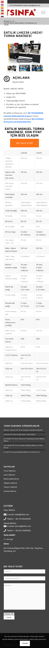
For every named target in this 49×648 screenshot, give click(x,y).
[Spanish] (4, 8)
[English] (4, 5)
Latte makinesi (9, 475)
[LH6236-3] (24, 68)
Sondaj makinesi (10, 491)
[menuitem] (36, 12)
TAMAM (25, 643)
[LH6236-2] (37, 68)
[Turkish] (4, 13)
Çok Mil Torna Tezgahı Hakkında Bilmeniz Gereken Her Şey (22, 452)
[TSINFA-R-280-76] (20, 12)
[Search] (36, 12)
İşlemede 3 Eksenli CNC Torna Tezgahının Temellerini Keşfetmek (23, 430)
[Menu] (41, 12)
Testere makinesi (10, 487)
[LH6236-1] (11, 68)
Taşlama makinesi (10, 483)
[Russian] (4, 16)
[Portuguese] (4, 10)
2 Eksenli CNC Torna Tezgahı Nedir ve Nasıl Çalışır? (20, 434)
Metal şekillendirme (11, 479)
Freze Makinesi (10, 471)
